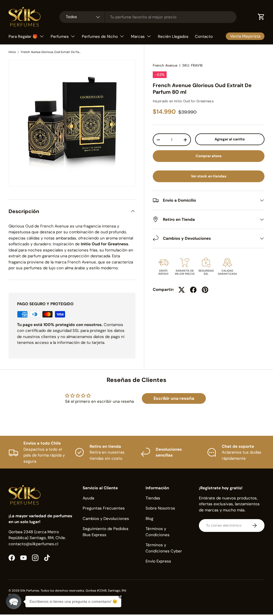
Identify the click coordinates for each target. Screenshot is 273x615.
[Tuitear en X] (181, 290)
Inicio (12, 52)
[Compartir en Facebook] (193, 290)
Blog (149, 518)
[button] (13, 601)
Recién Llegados (173, 36)
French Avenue (165, 65)
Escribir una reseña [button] (174, 398)
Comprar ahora (209, 156)
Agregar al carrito (230, 139)
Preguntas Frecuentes (104, 508)
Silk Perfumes (29, 590)
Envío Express (158, 561)
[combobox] (147, 17)
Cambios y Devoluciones (106, 518)
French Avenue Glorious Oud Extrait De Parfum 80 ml (51, 52)
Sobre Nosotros (160, 508)
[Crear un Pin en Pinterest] (205, 290)
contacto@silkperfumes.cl (33, 544)
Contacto (204, 36)
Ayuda (88, 498)
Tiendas (153, 498)
